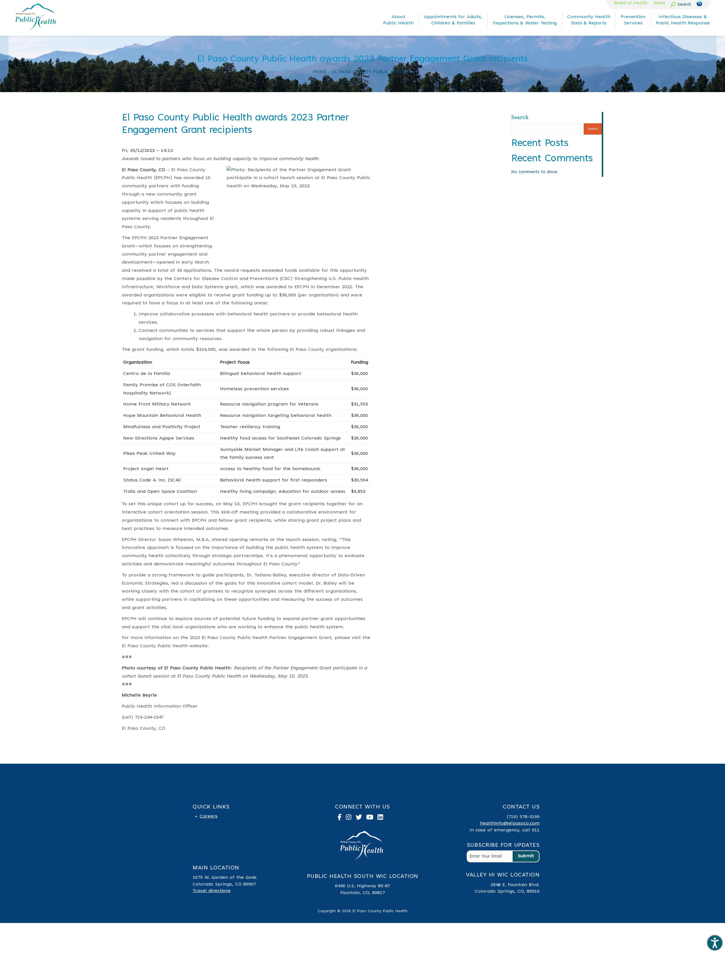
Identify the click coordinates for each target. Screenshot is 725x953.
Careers (209, 816)
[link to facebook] (342, 818)
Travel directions (212, 891)
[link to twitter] (361, 818)
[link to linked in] (382, 818)
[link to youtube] (372, 818)
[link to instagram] (351, 818)
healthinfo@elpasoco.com (510, 823)
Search (520, 117)
